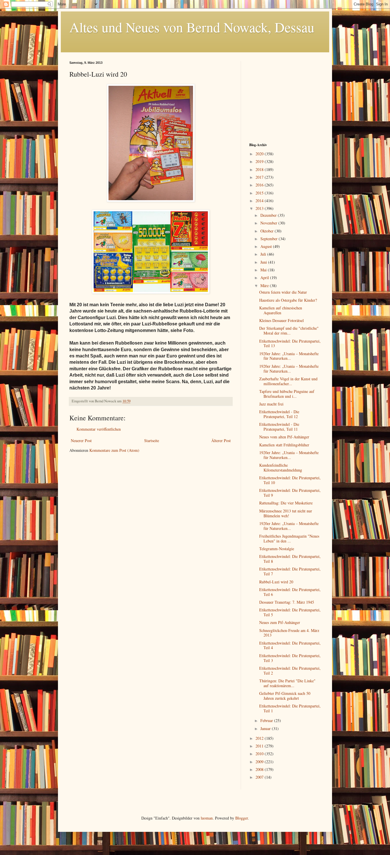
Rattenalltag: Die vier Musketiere (286, 503)
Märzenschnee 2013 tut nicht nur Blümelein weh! (285, 513)
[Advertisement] (285, 96)
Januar (266, 728)
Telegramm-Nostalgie (276, 548)
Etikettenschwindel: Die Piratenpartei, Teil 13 (290, 343)
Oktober (267, 231)
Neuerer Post (81, 440)
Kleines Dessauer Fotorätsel (281, 320)
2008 (260, 769)
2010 (260, 753)
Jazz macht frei (271, 404)
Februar (267, 720)
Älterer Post (221, 440)
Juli (263, 254)
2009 (260, 761)
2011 (260, 746)
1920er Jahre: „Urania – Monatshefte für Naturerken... (289, 356)
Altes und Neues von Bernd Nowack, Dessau (191, 27)
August (266, 246)
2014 (260, 200)
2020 (260, 153)
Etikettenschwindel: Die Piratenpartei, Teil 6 (290, 592)
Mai (264, 270)
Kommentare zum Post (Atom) (114, 450)
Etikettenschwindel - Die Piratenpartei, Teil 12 (279, 414)
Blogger (241, 818)
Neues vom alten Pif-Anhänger (284, 437)
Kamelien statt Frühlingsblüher (284, 445)
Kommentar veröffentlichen (99, 429)
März (265, 285)
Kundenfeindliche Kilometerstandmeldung (280, 467)
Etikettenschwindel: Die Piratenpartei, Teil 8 (290, 559)
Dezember (269, 215)
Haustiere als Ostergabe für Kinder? (288, 300)
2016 (260, 185)
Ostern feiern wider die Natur (283, 292)
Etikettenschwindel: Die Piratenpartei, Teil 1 (290, 708)
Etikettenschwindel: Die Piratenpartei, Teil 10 (290, 480)
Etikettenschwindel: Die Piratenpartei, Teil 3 (290, 658)
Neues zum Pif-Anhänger (279, 622)
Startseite (151, 440)
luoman (207, 818)
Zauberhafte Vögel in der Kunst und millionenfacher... (288, 381)
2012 (260, 738)
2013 (260, 208)
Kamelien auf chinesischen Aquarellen (280, 310)
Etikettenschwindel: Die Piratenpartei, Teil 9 (290, 493)
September (269, 238)
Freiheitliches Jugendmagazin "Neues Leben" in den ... (289, 538)
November (269, 223)
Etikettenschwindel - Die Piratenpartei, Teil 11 (279, 426)
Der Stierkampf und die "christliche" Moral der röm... (289, 330)
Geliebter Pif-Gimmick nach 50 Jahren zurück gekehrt (284, 696)
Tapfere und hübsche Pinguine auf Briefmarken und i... (286, 394)
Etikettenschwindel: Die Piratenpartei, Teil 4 (290, 645)
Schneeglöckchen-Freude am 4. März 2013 (289, 633)
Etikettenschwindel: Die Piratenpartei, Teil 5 (290, 612)
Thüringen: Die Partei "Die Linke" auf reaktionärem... (287, 683)
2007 (260, 777)
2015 (260, 193)
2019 (260, 161)
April (265, 277)
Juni (264, 262)
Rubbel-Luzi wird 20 (276, 581)
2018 (260, 169)
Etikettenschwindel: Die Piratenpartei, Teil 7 (290, 571)
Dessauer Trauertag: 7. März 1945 (286, 602)
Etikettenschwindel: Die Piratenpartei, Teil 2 (290, 670)
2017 (260, 177)
